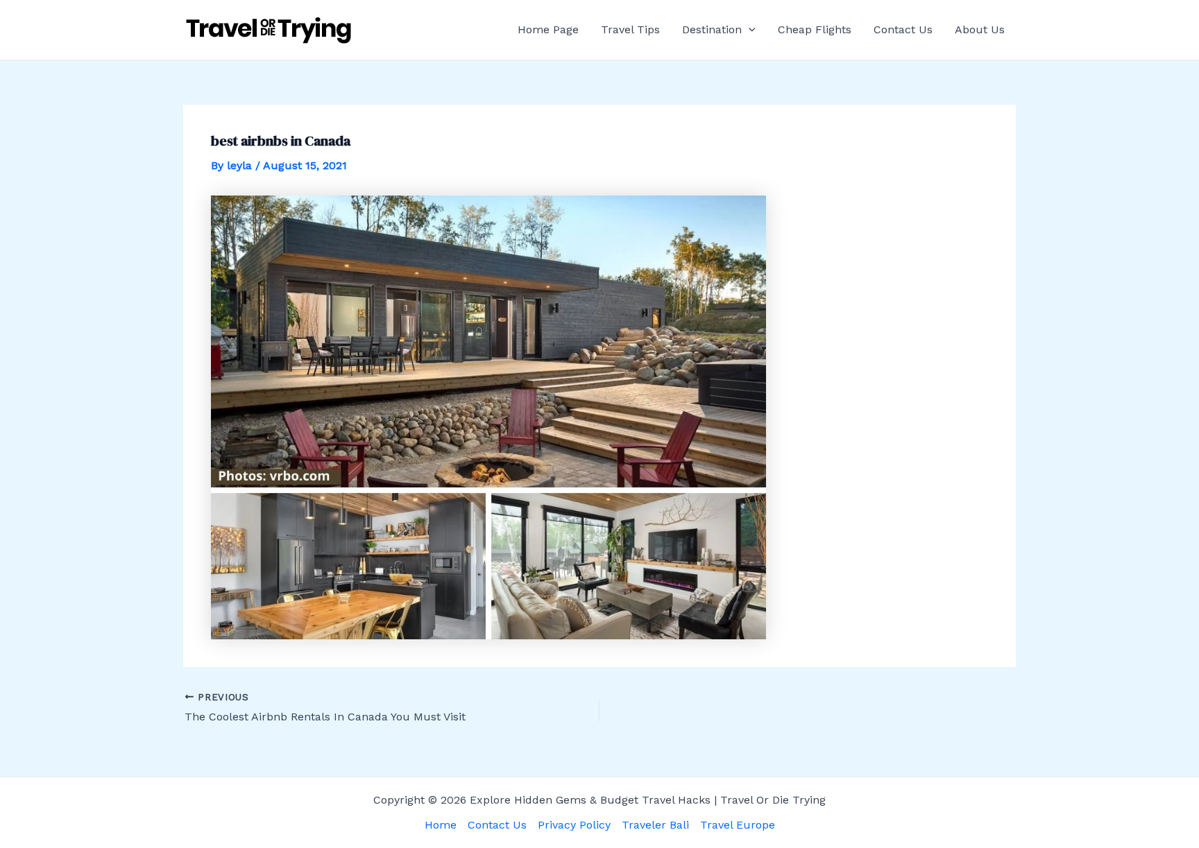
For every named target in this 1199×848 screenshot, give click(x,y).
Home (441, 824)
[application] (749, 30)
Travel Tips (630, 29)
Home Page (548, 29)
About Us (980, 29)
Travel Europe (737, 824)
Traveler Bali (655, 824)
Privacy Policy (574, 824)
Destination (712, 29)
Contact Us (903, 29)
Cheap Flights (814, 29)
